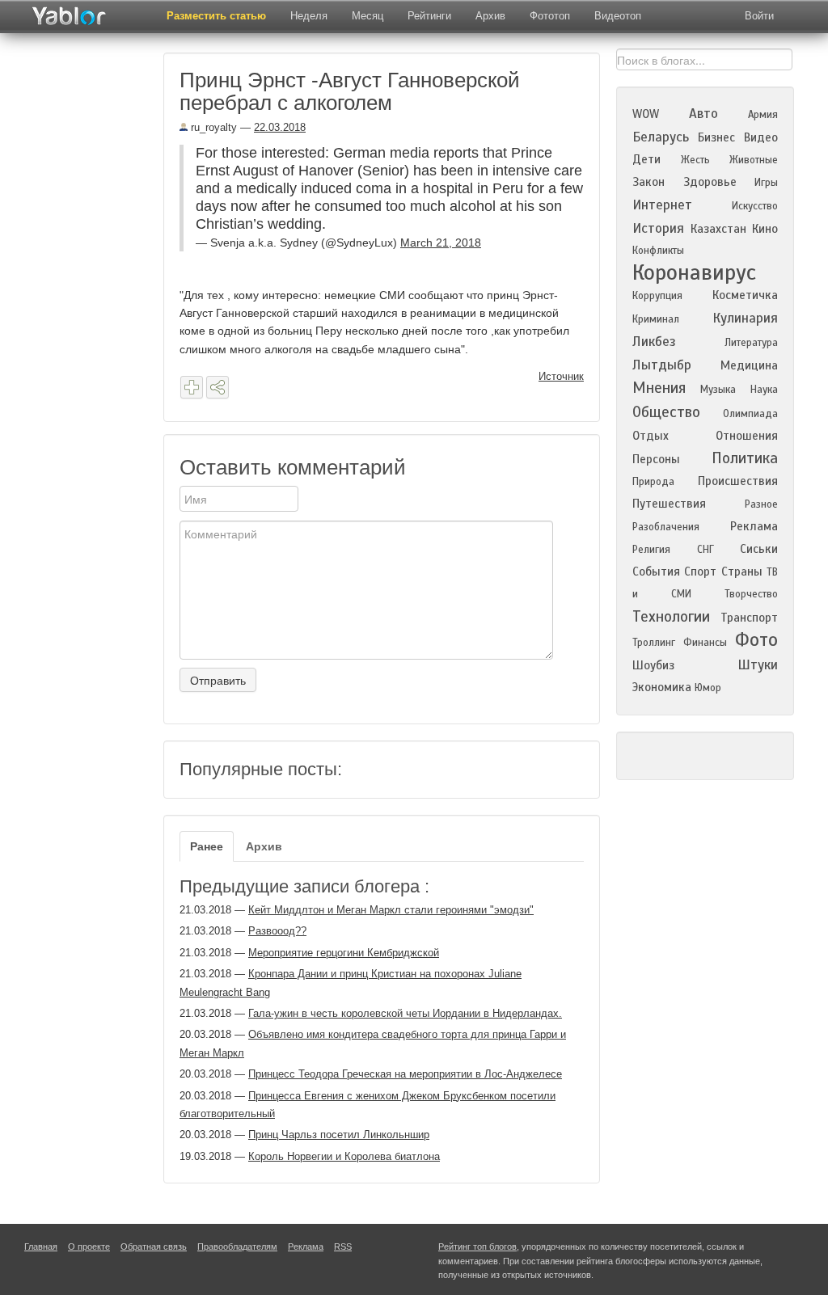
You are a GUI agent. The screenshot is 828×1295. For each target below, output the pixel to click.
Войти (759, 16)
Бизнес (716, 137)
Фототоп (550, 16)
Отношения (747, 435)
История (658, 228)
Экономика (661, 687)
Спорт (700, 571)
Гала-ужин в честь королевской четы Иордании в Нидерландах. (405, 1013)
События (656, 571)
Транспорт (749, 617)
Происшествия (738, 481)
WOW (645, 114)
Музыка (718, 389)
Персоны (656, 459)
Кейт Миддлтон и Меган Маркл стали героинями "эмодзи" (391, 910)
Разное (761, 504)
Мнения (659, 387)
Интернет (662, 204)
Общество (666, 412)
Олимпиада (750, 413)
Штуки (757, 664)
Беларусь (660, 137)
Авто (703, 113)
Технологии (671, 616)
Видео (761, 137)
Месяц (367, 16)
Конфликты (658, 250)
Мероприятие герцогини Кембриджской (343, 953)
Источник (561, 376)
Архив (490, 16)
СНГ (705, 549)
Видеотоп (617, 16)
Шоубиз (653, 665)
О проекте (89, 1246)
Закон (648, 182)
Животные (753, 160)
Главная (40, 1246)
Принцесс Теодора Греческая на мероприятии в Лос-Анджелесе (405, 1074)
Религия (651, 549)
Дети (646, 159)
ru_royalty (212, 127)
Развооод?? (277, 931)
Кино (765, 228)
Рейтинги (429, 16)
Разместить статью (216, 16)
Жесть (695, 160)
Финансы (705, 642)
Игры (766, 182)
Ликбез (654, 341)
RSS (343, 1246)
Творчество (751, 594)
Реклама (754, 526)
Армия (763, 114)
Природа (653, 481)
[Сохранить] (191, 387)
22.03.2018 (280, 127)
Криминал (655, 319)
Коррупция (657, 295)
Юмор (708, 687)
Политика (745, 458)
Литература (751, 342)
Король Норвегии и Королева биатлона (344, 1156)
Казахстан (718, 228)
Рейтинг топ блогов (477, 1246)
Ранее (206, 846)
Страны (742, 571)
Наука (764, 389)
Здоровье (710, 182)
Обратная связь (153, 1246)
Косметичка (745, 295)
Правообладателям (237, 1246)
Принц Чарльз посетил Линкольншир (338, 1134)
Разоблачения (665, 527)
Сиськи (759, 549)
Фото (756, 640)
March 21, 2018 (440, 242)
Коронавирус (694, 272)
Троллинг (653, 642)
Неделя (308, 16)
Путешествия (669, 503)
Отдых (650, 435)
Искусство (755, 206)
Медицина (749, 365)
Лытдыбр (661, 364)
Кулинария (745, 318)
